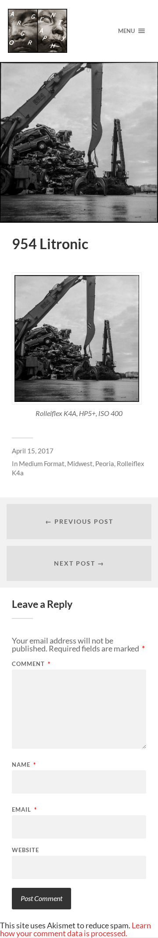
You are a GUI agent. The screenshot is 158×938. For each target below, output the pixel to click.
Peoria (104, 463)
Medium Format (42, 463)
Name (24, 765)
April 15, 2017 (33, 451)
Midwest (80, 463)
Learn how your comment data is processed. (75, 929)
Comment (31, 664)
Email (24, 810)
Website (25, 850)
